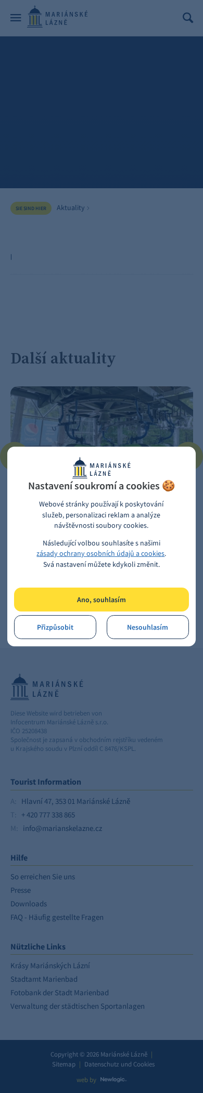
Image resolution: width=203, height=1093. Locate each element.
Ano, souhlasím (101, 599)
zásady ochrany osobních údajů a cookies (100, 553)
